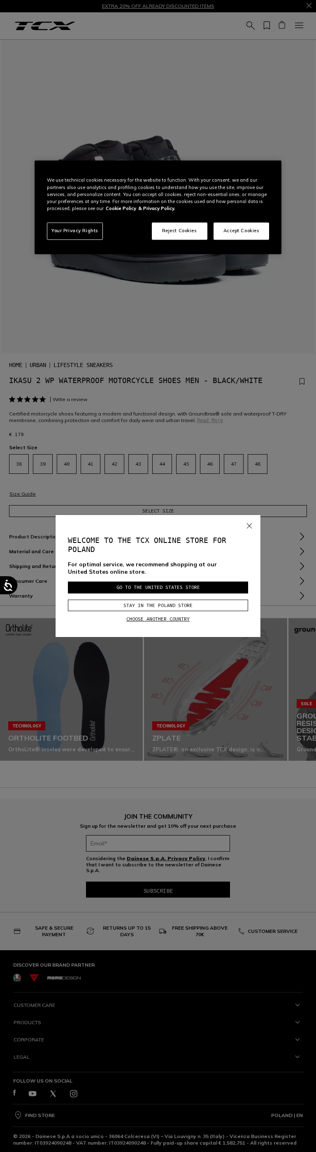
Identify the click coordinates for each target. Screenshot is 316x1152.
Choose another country (158, 619)
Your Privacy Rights (74, 230)
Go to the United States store (158, 587)
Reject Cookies (179, 230)
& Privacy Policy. (156, 208)
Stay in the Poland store (158, 605)
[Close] (249, 524)
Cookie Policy (121, 208)
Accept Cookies (241, 230)
